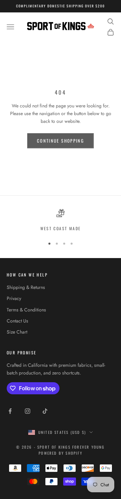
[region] (60, 220)
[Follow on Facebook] (10, 411)
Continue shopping (60, 140)
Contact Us (17, 320)
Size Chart (17, 332)
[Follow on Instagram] (27, 411)
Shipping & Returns (26, 287)
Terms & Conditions (26, 309)
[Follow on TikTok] (45, 411)
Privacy (14, 298)
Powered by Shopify (60, 453)
